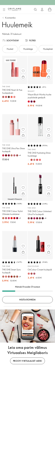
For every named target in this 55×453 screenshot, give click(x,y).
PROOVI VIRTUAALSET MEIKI (27, 360)
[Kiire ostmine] (23, 77)
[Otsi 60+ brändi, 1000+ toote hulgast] (35, 9)
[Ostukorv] (50, 9)
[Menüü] (4, 9)
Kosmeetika (10, 17)
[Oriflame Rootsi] (14, 9)
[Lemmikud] (23, 71)
